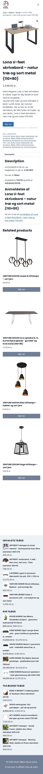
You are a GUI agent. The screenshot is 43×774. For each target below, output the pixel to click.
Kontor (23, 136)
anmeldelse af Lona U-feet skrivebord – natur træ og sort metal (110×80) (21, 217)
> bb (8, 143)
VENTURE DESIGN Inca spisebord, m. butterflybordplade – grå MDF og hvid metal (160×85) (21, 341)
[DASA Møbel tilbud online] (6, 4)
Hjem (5, 12)
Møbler (11, 12)
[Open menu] (38, 4)
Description (10, 154)
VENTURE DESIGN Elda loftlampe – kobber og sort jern (19, 404)
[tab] (21, 154)
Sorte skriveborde (30, 140)
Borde (18, 12)
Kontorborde (30, 136)
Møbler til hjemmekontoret (25, 138)
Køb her (8, 124)
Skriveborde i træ (17, 140)
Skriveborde (7, 140)
